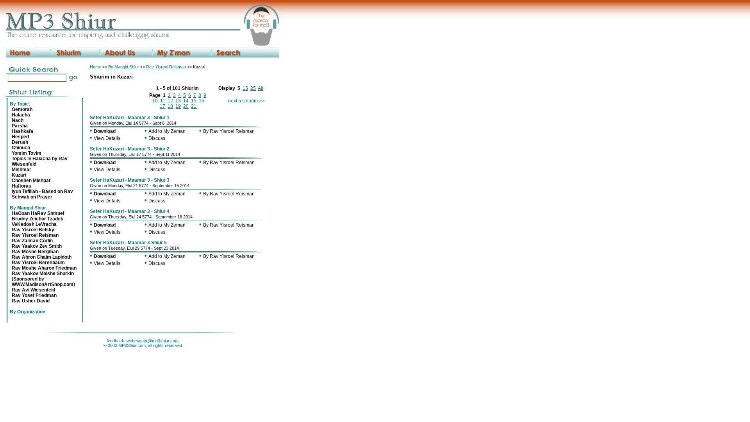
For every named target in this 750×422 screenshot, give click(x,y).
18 (170, 106)
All (260, 88)
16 (201, 101)
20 (186, 106)
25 (253, 88)
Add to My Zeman (167, 131)
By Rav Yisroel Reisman (229, 131)
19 (178, 106)
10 (155, 101)
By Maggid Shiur (123, 66)
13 (178, 101)
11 (162, 101)
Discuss (156, 138)
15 (245, 88)
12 (170, 101)
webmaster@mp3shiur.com (153, 340)
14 (186, 101)
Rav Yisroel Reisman (166, 66)
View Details (107, 138)
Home (95, 66)
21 (193, 106)
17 (162, 106)
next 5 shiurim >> (246, 101)
